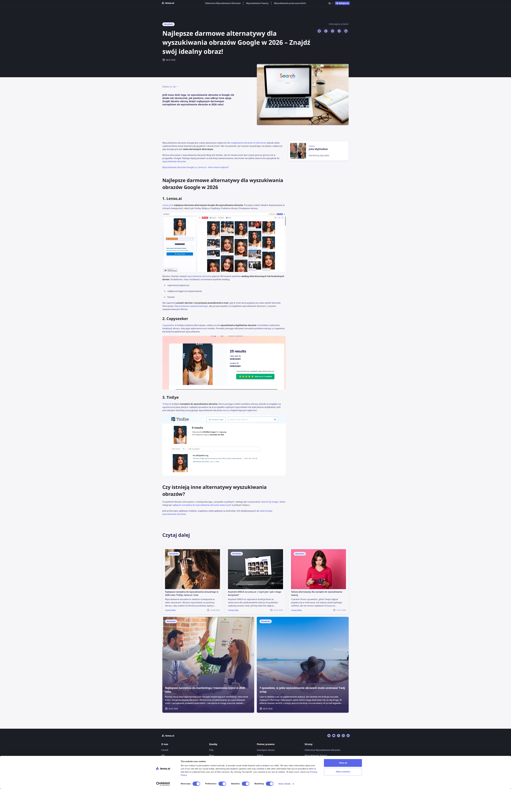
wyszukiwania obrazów (174, 161)
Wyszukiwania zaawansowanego (191, 306)
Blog (211, 755)
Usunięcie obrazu (266, 750)
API (163, 755)
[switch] (222, 784)
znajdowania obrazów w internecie (248, 142)
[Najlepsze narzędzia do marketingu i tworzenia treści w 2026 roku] (208, 665)
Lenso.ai (166, 205)
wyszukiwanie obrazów (199, 276)
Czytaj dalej (168, 548)
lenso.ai (227, 410)
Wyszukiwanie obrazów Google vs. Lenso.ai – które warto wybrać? (195, 167)
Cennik (164, 750)
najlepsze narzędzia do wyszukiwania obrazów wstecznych (201, 504)
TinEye (165, 403)
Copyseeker (168, 325)
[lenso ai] (168, 3)
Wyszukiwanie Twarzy (257, 3)
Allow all (343, 763)
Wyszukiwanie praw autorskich (290, 3)
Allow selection (343, 771)
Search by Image (269, 501)
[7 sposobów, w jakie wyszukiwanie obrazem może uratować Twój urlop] (303, 665)
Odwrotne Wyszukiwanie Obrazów (223, 3)
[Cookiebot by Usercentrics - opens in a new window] (163, 784)
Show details (284, 784)
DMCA (260, 755)
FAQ (211, 750)
